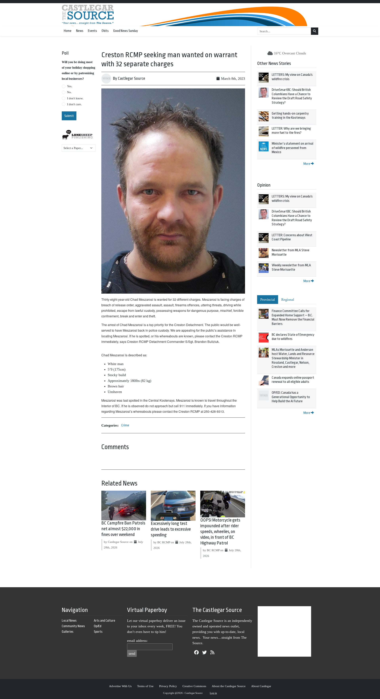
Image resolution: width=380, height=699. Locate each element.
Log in (213, 692)
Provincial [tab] (267, 300)
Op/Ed (97, 626)
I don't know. (75, 98)
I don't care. (74, 104)
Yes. (69, 86)
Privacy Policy (168, 686)
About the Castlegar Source (229, 686)
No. (69, 92)
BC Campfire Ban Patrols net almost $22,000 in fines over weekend (123, 529)
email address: (137, 641)
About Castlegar (261, 686)
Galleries (67, 632)
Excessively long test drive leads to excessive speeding (171, 529)
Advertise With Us (120, 686)
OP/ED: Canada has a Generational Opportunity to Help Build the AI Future (291, 397)
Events (92, 31)
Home (67, 31)
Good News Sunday (125, 31)
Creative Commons (194, 686)
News (79, 31)
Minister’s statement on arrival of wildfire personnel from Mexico (292, 148)
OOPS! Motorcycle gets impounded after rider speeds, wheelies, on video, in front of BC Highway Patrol (220, 531)
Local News (69, 620)
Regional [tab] (287, 300)
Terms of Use (145, 686)
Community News (73, 626)
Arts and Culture (104, 620)
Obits (105, 31)
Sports (98, 632)
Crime (125, 425)
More (307, 164)
